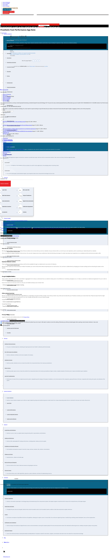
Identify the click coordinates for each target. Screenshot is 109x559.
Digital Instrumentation (8, 140)
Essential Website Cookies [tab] (6, 257)
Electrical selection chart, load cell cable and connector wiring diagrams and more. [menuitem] (22, 465)
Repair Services (8, 368)
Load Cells (5, 148)
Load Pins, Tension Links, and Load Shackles (12, 166)
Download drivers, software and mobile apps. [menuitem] (15, 457)
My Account (6, 10)
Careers (6, 514)
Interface (8, 220)
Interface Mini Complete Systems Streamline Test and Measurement (17, 125)
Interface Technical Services (10, 344)
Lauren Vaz (4, 33)
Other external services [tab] (5, 288)
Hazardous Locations (7, 143)
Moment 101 (5, 133)
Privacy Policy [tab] (3, 310)
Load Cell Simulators (7, 147)
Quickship (5, 153)
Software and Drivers (9, 454)
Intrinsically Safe (6, 172)
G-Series (4, 142)
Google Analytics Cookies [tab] (5, 271)
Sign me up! (3, 114)
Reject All (10, 236)
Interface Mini (6, 161)
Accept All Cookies (4, 236)
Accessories (5, 138)
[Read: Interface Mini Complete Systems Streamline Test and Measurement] (4, 124)
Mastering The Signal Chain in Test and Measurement (14, 121)
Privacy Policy (26, 317)
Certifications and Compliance (10, 522)
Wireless (4, 155)
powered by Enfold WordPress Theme (19, 220)
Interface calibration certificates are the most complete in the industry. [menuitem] (20, 354)
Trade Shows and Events (9, 506)
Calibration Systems (7, 174)
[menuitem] (55, 43)
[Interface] (30, 28)
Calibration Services (8, 360)
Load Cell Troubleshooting (10, 376)
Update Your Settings (5, 320)
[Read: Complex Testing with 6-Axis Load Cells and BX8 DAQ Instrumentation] (10, 130)
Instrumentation (6, 144)
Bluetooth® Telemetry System (9, 171)
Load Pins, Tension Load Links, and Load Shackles (13, 149)
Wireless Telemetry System (8, 170)
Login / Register (7, 9)
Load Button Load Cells (8, 145)
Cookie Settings (15, 236)
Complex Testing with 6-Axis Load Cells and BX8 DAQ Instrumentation (17, 131)
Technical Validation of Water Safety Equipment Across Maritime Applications (19, 128)
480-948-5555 (6, 13)
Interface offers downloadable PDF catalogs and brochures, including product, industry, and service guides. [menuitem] (26, 441)
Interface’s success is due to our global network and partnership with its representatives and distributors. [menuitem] (26, 433)
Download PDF (5, 89)
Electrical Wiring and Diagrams (11, 462)
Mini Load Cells (6, 150)
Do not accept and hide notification (17, 320)
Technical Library (8, 470)
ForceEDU (16, 478)
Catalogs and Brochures (9, 438)
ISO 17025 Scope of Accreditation (11, 352)
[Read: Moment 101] (6, 132)
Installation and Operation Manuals (11, 446)
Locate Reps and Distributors (10, 430)
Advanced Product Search (9, 8)
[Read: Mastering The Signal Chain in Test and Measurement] (4, 120)
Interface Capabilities (9, 498)
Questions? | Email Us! (8, 11)
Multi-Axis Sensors (7, 152)
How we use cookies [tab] (4, 243)
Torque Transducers (7, 154)
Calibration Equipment (7, 139)
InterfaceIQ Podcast (8, 530)
